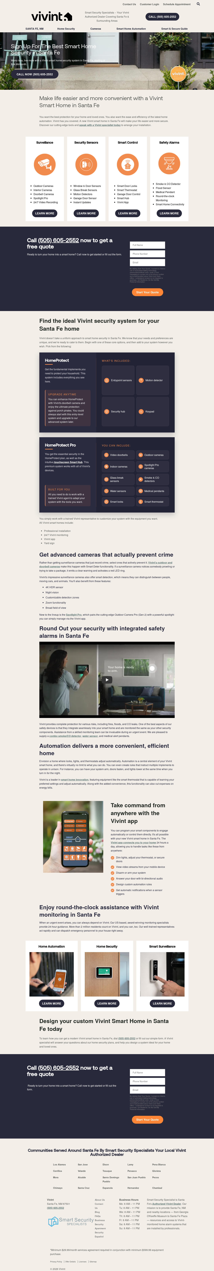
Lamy (130, 1164)
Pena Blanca (159, 1164)
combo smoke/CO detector (65, 736)
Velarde (82, 1170)
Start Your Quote (147, 292)
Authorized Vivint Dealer (166, 1204)
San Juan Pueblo (137, 1177)
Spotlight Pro (74, 614)
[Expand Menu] (76, 28)
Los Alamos (59, 1164)
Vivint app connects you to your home (133, 842)
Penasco (132, 1170)
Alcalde (82, 1177)
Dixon (106, 1164)
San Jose (83, 1164)
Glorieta (156, 1170)
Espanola (108, 1187)
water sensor (90, 736)
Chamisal (157, 1187)
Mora (55, 1177)
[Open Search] (198, 3)
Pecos (155, 1177)
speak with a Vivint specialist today (100, 125)
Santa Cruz (83, 1187)
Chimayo (58, 1187)
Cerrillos (57, 1170)
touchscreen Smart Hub (68, 462)
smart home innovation (75, 779)
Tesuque (107, 1170)
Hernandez (133, 1187)
